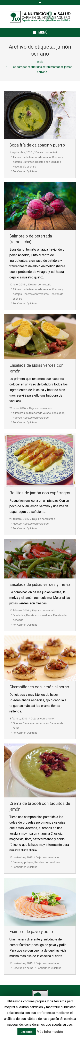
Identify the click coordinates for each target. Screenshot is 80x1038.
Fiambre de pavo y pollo (31, 931)
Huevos (17, 417)
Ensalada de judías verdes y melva (39, 584)
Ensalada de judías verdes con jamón (36, 368)
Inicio (40, 61)
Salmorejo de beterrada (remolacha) (30, 239)
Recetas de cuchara (24, 166)
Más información (50, 1032)
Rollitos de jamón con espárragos (39, 492)
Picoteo (17, 523)
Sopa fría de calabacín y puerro (37, 145)
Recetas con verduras (48, 161)
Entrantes (28, 161)
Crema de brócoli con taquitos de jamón (39, 806)
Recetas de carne (23, 967)
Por (25, 171)
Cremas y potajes (23, 862)
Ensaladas (58, 412)
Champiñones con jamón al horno (39, 686)
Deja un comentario (46, 152)
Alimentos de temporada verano (32, 157)
